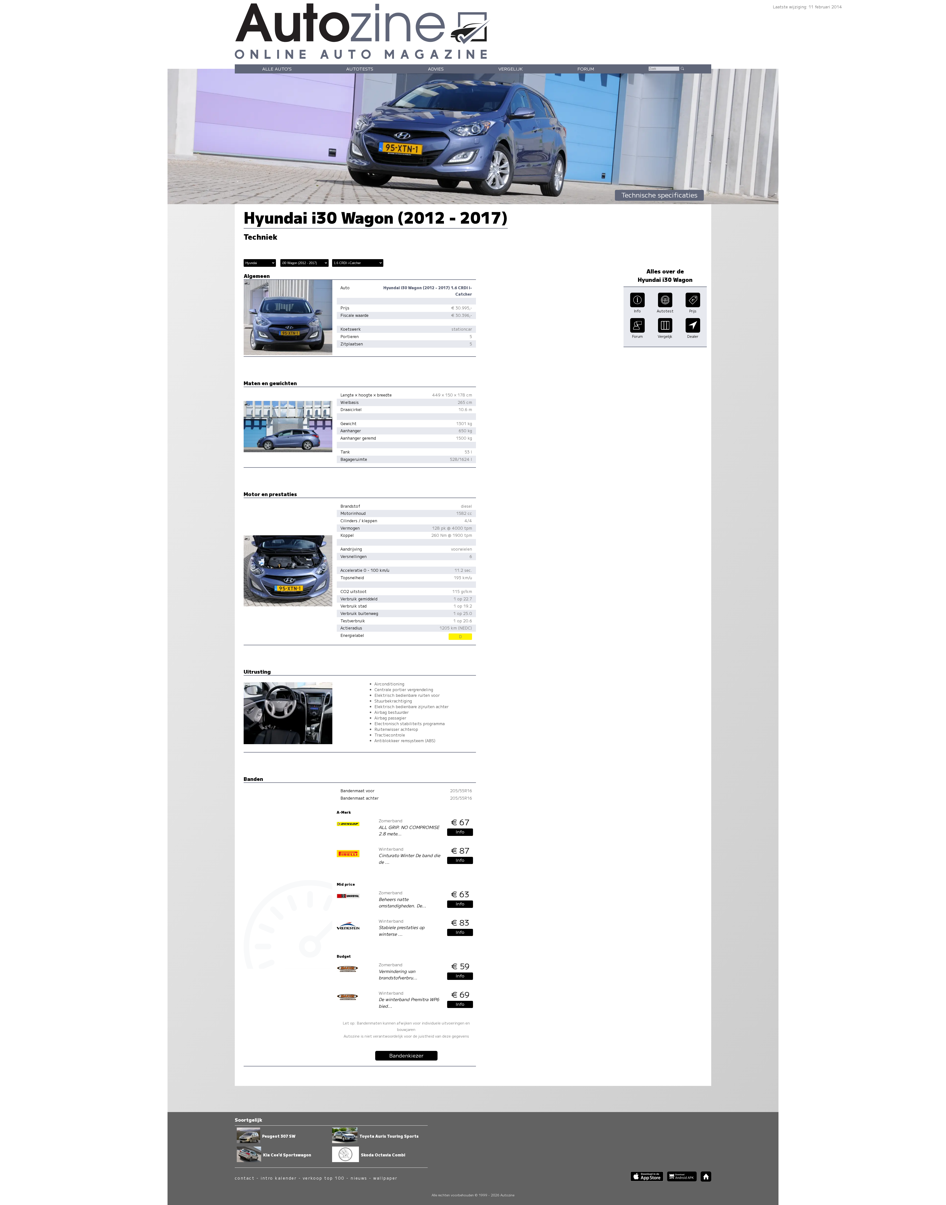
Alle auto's (277, 69)
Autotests (359, 69)
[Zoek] (682, 68)
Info (460, 831)
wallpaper (385, 1178)
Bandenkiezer (406, 1055)
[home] (704, 1180)
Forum (585, 69)
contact (244, 1178)
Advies (436, 69)
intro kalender (279, 1178)
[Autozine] (473, 30)
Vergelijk (510, 69)
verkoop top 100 (324, 1178)
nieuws (359, 1178)
